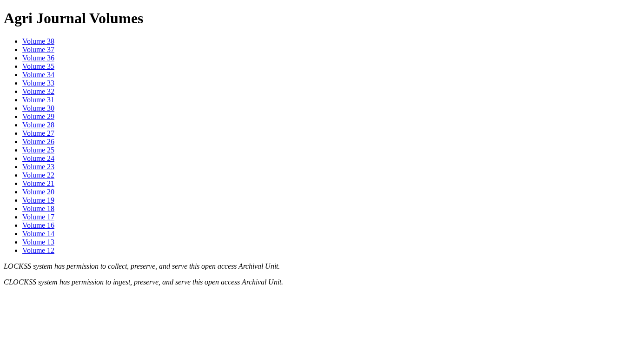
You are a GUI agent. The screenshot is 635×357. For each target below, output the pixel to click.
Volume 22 (38, 175)
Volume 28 (38, 125)
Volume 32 (38, 91)
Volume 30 (38, 108)
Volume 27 (38, 133)
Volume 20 (38, 192)
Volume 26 (38, 141)
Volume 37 (38, 49)
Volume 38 (38, 41)
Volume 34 (38, 75)
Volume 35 (38, 66)
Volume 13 (38, 242)
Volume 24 (38, 158)
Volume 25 (38, 150)
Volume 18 (38, 208)
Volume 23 (38, 167)
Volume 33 (38, 83)
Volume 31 (38, 100)
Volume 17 (38, 217)
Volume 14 (38, 234)
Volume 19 (38, 200)
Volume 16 (38, 225)
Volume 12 (38, 250)
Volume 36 (38, 58)
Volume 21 (38, 183)
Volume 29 (38, 116)
